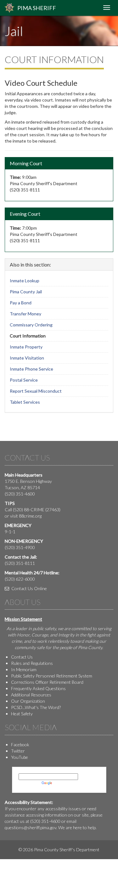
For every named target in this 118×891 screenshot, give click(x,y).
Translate (62, 783)
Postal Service (24, 380)
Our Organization (28, 701)
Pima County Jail (26, 291)
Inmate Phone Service (31, 369)
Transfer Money (25, 313)
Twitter (18, 750)
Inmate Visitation (27, 358)
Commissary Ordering (31, 324)
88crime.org (30, 516)
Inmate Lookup (24, 280)
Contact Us (22, 656)
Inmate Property (26, 346)
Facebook (20, 744)
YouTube (19, 757)
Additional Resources (31, 694)
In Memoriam (24, 669)
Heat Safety (22, 713)
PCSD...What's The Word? (36, 707)
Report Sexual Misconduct (36, 391)
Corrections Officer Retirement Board (47, 682)
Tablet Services (25, 402)
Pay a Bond (20, 302)
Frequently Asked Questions (38, 688)
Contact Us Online (28, 588)
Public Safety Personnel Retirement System (51, 675)
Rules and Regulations (32, 663)
